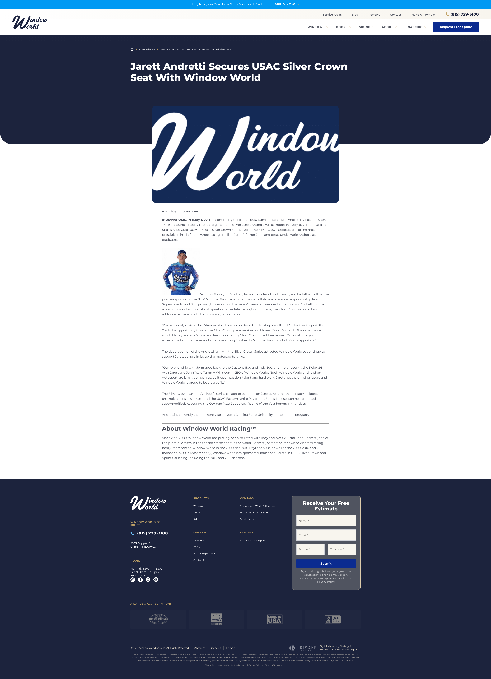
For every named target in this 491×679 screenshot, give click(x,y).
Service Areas (332, 14)
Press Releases (147, 49)
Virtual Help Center (204, 553)
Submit (326, 563)
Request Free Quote (456, 27)
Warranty (198, 540)
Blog (355, 14)
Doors (342, 27)
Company (247, 498)
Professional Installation (254, 512)
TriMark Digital (349, 649)
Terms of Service (272, 665)
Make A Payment (423, 14)
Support (200, 532)
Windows (316, 27)
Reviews (374, 14)
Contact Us (199, 560)
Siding (364, 27)
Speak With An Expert (252, 540)
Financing (414, 27)
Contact (395, 14)
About (387, 27)
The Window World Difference (257, 506)
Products (201, 498)
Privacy (230, 647)
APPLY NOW (285, 4)
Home (131, 49)
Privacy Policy (255, 665)
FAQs (196, 547)
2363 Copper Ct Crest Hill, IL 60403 (143, 545)
